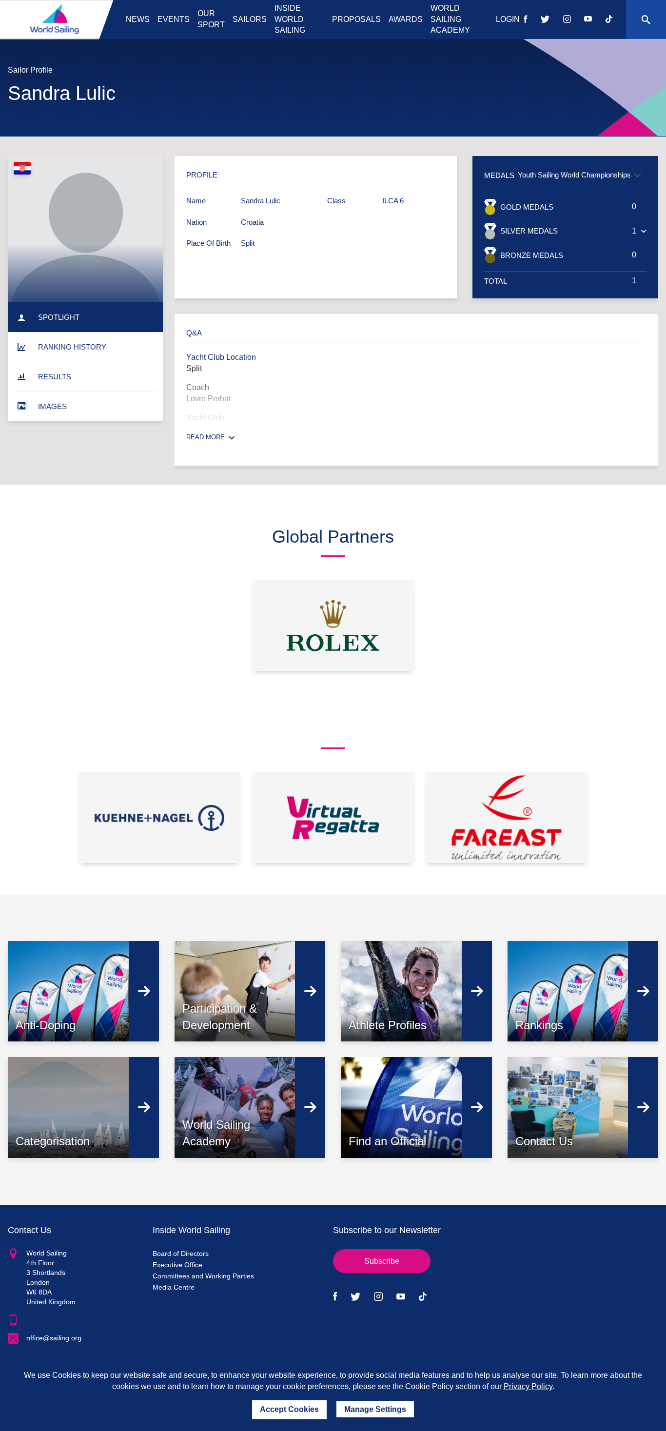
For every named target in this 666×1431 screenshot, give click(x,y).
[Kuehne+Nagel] (159, 817)
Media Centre (174, 1287)
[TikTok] (609, 20)
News (138, 19)
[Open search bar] (646, 19)
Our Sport (211, 19)
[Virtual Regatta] (333, 817)
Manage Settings (375, 1409)
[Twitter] (545, 20)
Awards (406, 19)
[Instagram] (567, 20)
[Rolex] (333, 625)
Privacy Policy (528, 1386)
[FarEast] (506, 817)
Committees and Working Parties (203, 1276)
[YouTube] (588, 20)
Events (173, 19)
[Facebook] (526, 20)
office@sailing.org (53, 1338)
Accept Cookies (289, 1409)
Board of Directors (181, 1253)
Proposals (356, 19)
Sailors (250, 19)
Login (508, 19)
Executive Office (177, 1265)
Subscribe (381, 1261)
